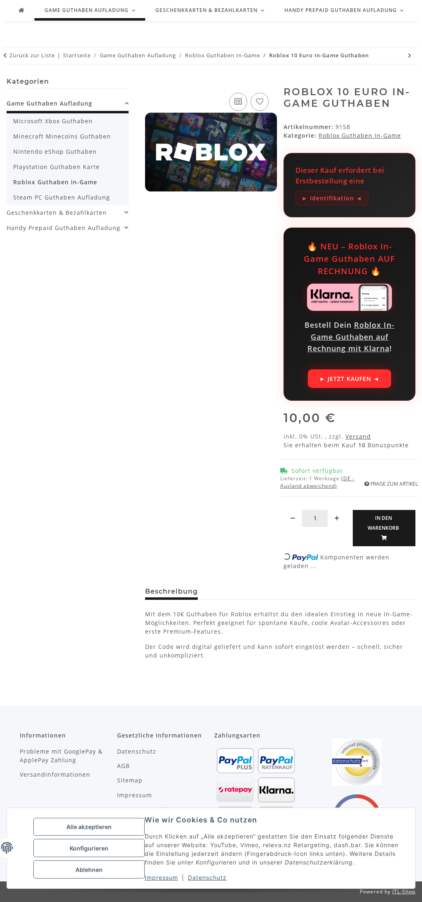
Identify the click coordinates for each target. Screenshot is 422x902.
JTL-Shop (403, 891)
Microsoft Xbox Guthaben (53, 121)
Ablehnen (89, 869)
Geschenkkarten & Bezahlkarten (57, 212)
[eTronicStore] (22, 10)
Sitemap (130, 780)
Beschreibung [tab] (171, 591)
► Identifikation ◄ (332, 198)
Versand (358, 436)
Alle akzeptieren (89, 826)
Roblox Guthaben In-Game (360, 135)
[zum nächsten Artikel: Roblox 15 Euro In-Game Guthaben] (410, 55)
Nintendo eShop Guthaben (55, 151)
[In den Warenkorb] (152, 82)
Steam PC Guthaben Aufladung (61, 197)
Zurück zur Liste (32, 55)
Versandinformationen (55, 774)
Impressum (161, 877)
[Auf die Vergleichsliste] (238, 102)
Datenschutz (207, 877)
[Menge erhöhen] (337, 518)
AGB (123, 766)
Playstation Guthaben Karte (56, 167)
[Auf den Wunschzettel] (260, 102)
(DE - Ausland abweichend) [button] (317, 482)
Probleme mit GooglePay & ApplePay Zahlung (61, 755)
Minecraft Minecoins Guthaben (62, 136)
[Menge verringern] (293, 518)
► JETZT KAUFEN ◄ (349, 379)
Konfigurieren (89, 848)
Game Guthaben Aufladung (49, 103)
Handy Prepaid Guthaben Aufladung (63, 228)
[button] (68, 104)
